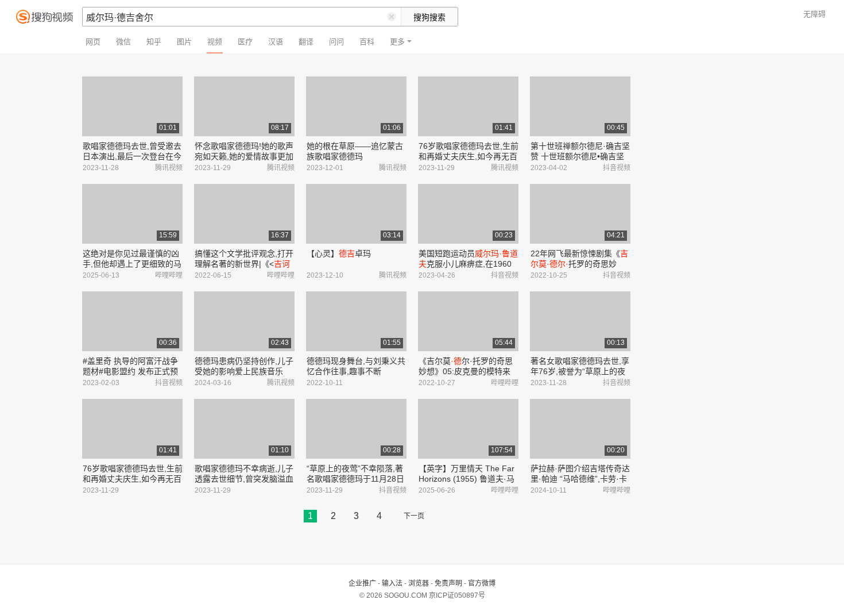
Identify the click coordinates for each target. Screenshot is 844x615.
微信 (123, 41)
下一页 (414, 516)
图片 (184, 41)
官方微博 (481, 583)
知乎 (153, 41)
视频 (214, 41)
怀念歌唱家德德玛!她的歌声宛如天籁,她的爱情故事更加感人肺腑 (244, 156)
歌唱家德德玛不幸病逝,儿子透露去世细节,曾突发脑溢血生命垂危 (244, 479)
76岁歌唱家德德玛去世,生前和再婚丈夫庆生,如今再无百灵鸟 (468, 156)
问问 (336, 41)
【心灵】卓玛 (339, 253)
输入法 (392, 583)
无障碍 (814, 14)
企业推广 (362, 583)
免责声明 (448, 583)
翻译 (306, 41)
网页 (93, 41)
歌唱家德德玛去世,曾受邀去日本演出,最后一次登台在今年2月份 (132, 156)
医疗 (245, 41)
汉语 (275, 41)
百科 (366, 41)
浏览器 (418, 583)
